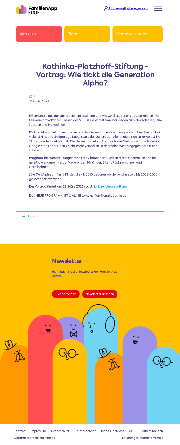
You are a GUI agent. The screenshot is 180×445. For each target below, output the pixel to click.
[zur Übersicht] (18, 217)
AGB (132, 431)
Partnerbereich (85, 431)
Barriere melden (151, 431)
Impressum (38, 431)
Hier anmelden (66, 294)
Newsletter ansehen (100, 294)
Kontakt (20, 431)
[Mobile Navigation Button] (158, 9)
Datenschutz (60, 431)
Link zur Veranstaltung (110, 186)
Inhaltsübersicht (112, 431)
